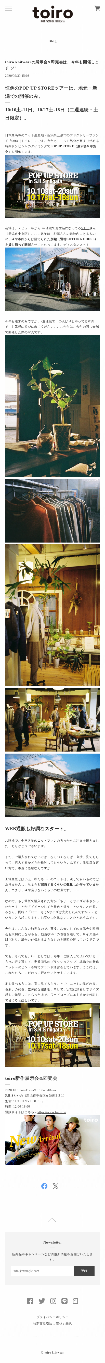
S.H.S (85, 228)
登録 (84, 1271)
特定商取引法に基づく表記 (52, 1323)
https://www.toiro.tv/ (51, 1112)
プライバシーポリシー (52, 1317)
